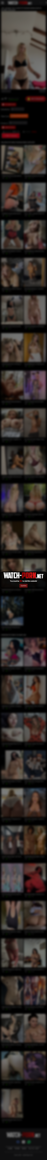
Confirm (23, 586)
